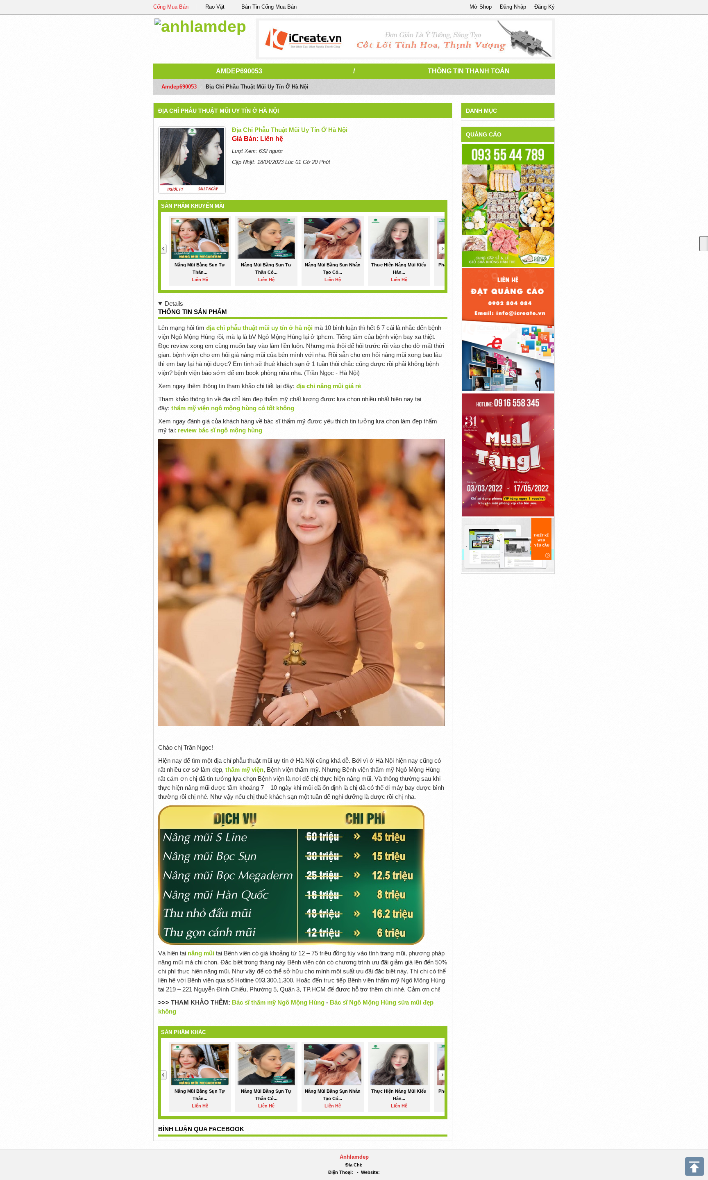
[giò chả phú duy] (508, 205)
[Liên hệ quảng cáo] (508, 329)
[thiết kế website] (405, 38)
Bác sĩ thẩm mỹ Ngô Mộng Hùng (278, 1002)
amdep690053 (239, 71)
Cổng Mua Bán (170, 7)
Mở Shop (481, 7)
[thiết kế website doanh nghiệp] (508, 544)
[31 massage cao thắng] (508, 454)
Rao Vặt (215, 7)
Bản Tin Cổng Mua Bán (269, 7)
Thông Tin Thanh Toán (469, 71)
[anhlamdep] (200, 25)
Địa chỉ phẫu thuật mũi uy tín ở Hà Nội (218, 110)
